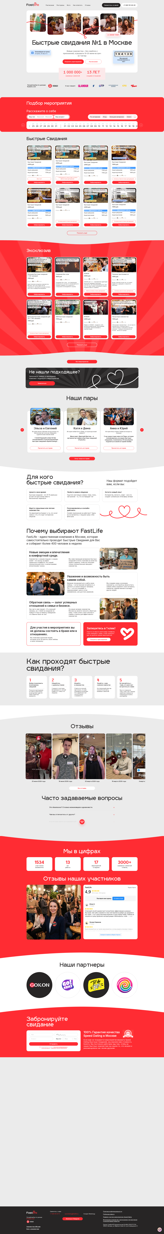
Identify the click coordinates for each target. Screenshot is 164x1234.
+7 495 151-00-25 (129, 5)
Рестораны (60, 5)
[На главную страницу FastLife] (32, 1213)
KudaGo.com (30, 1218)
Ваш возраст (60, 117)
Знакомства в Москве (33, 1226)
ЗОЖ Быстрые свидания (64, 317)
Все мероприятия (82, 362)
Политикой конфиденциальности (60, 1047)
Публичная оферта (108, 1214)
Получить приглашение (73, 62)
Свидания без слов (62, 274)
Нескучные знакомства (120, 317)
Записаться (42, 383)
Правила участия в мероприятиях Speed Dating (117, 1217)
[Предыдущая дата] (23, 125)
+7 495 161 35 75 (55, 1214)
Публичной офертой (45, 1048)
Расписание (50, 5)
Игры (105, 117)
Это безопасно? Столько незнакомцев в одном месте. (82, 807)
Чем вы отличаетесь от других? (82, 814)
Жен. (75, 1039)
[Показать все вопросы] (82, 821)
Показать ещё (82, 233)
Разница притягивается (120, 274)
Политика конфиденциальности (112, 1211)
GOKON (86, 273)
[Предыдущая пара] (22, 430)
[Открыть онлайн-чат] (160, 1230)
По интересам (95, 117)
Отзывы (87, 5)
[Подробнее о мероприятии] (39, 153)
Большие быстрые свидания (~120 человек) (37, 275)
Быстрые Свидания (34, 162)
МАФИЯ (86, 317)
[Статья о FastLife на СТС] (124, 86)
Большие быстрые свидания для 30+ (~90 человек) (39, 317)
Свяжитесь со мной (111, 5)
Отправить (54, 1044)
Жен (48, 117)
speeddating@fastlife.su (72, 1214)
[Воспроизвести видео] (39, 756)
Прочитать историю (45, 448)
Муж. (66, 1039)
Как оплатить (77, 5)
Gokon (129, 117)
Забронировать (39, 182)
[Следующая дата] (141, 125)
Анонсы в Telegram (72, 1219)
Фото (68, 5)
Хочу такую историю (82, 458)
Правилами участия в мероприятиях (59, 1048)
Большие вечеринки (117, 117)
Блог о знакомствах (33, 1229)
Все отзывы (82, 788)
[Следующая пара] (142, 430)
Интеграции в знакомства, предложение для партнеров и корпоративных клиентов (120, 1220)
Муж (40, 117)
